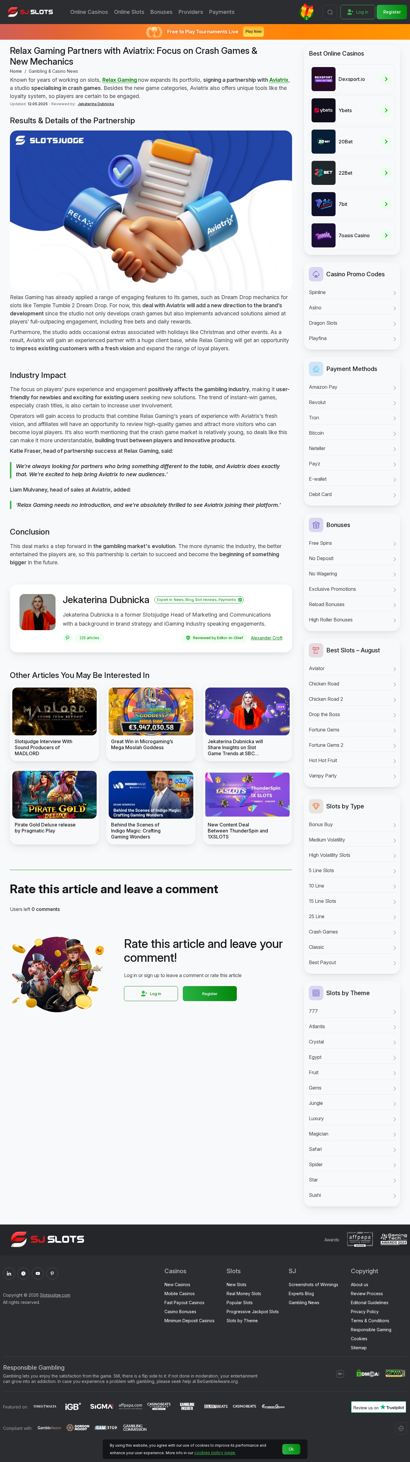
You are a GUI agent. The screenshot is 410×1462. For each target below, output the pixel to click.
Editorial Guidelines (369, 1302)
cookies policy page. (215, 1452)
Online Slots (129, 12)
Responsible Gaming (371, 1329)
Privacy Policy (365, 1311)
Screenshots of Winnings (313, 1284)
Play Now (253, 31)
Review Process (367, 1293)
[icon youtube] (38, 1273)
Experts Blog (301, 1293)
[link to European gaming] (273, 1407)
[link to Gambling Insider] (187, 1407)
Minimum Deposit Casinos (189, 1320)
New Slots (236, 1284)
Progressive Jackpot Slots (253, 1311)
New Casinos (177, 1284)
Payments (222, 12)
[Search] (330, 12)
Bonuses (161, 12)
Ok (291, 1449)
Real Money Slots (244, 1293)
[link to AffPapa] (130, 1407)
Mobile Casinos (179, 1293)
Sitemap (359, 1347)
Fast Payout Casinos (184, 1302)
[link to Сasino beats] (244, 1407)
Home (16, 71)
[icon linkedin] (9, 1273)
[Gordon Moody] (77, 1428)
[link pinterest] (67, 638)
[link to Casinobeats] (158, 1407)
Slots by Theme (242, 1320)
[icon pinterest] (52, 1273)
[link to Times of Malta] (44, 1407)
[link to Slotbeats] (216, 1407)
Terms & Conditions (370, 1320)
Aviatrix (278, 80)
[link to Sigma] (101, 1407)
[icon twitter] (23, 1273)
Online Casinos (89, 12)
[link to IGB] (73, 1407)
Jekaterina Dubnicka (96, 104)
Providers (191, 12)
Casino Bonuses (180, 1311)
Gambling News (304, 1302)
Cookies (359, 1338)
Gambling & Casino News (53, 71)
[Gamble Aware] (49, 1428)
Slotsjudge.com (55, 1295)
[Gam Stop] (106, 1428)
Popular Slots (240, 1302)
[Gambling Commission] (134, 1428)
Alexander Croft (266, 637)
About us (359, 1284)
